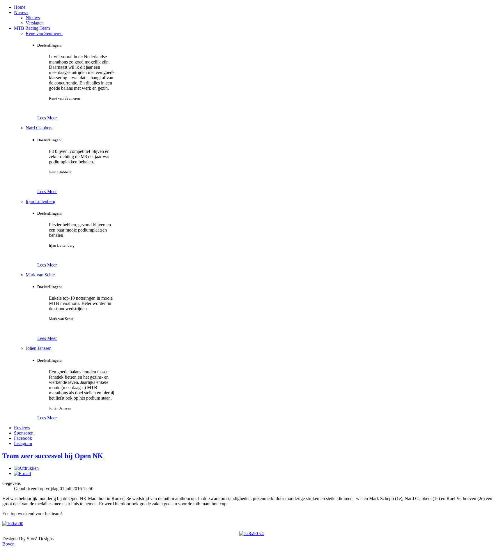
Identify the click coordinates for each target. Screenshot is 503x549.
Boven (8, 543)
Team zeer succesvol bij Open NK (52, 456)
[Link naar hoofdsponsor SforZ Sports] (12, 523)
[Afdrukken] (26, 468)
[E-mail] (22, 473)
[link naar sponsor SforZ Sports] (251, 533)
